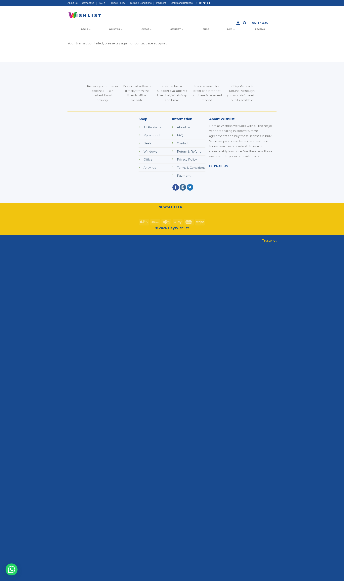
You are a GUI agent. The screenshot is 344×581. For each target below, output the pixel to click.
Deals (84, 29)
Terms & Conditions (141, 2)
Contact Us (88, 2)
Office (145, 29)
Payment (161, 2)
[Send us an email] (208, 3)
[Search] (244, 23)
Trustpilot (269, 240)
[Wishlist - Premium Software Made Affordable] (84, 15)
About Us (72, 2)
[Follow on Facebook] (197, 3)
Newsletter (170, 207)
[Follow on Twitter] (204, 3)
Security (175, 29)
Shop (206, 29)
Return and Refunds (181, 2)
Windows (114, 29)
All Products (152, 127)
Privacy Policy (117, 2)
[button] (12, 569)
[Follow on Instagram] (200, 3)
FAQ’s (102, 2)
